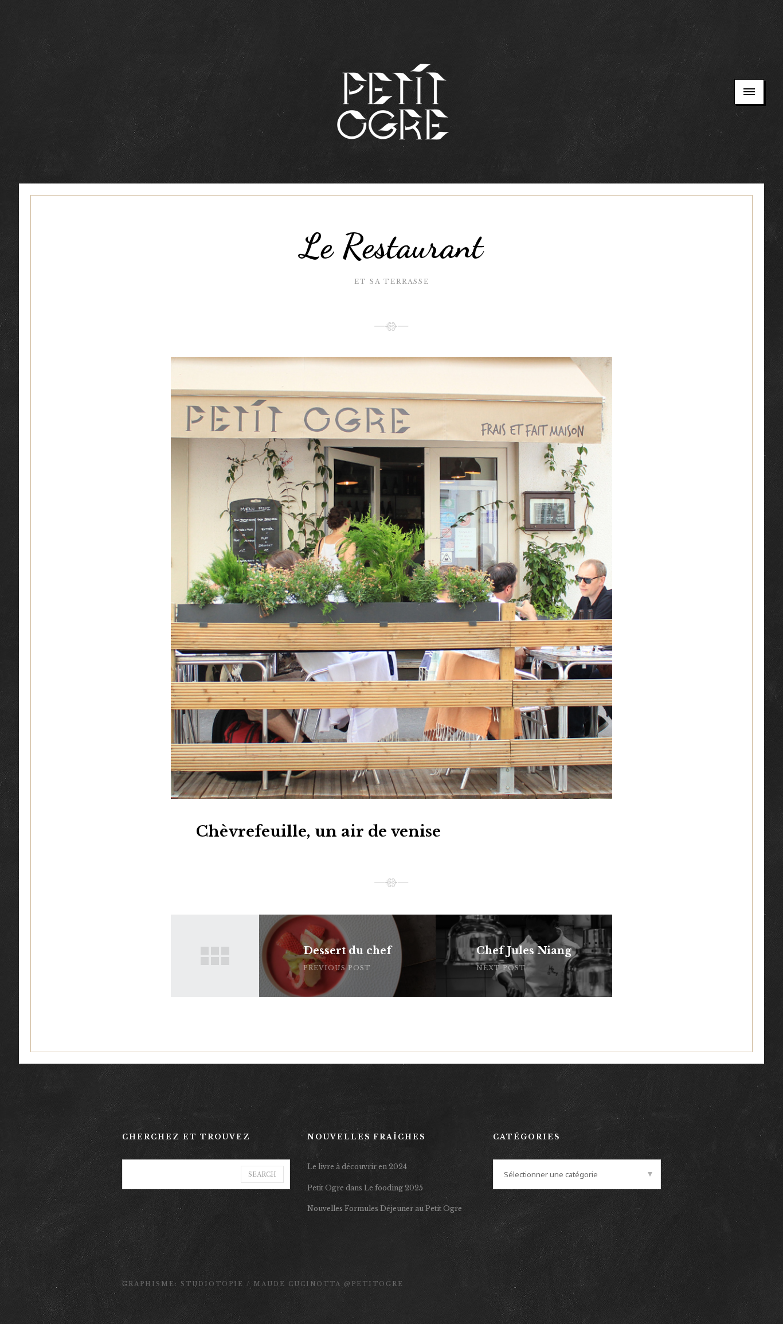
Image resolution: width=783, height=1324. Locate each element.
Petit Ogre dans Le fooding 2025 (365, 1188)
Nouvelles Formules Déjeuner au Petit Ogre (384, 1208)
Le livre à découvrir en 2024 (357, 1166)
